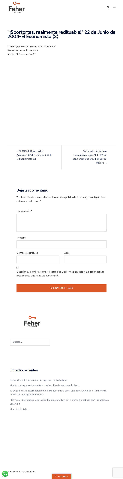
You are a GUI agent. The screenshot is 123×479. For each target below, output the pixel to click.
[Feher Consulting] (17, 7)
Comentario (24, 211)
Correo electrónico (27, 252)
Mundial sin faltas (19, 409)
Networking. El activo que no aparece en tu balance (39, 380)
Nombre (21, 237)
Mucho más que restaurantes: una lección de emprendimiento (45, 385)
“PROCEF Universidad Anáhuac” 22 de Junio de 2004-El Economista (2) (34, 155)
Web (66, 252)
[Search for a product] (108, 7)
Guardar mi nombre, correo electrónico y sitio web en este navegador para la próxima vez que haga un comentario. (60, 273)
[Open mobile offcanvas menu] (114, 7)
